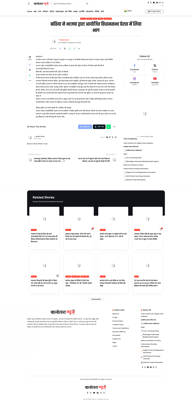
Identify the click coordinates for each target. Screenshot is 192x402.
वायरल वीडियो (75, 276)
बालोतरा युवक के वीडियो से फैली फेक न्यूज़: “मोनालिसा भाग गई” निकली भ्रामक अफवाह (78, 283)
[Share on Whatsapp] (69, 48)
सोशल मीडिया (84, 276)
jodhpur (89, 19)
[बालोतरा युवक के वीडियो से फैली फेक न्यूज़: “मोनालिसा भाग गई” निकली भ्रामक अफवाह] (79, 265)
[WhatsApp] (162, 2)
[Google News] (157, 2)
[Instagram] (160, 2)
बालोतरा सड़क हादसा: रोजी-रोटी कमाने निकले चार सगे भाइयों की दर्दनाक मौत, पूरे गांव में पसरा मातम (78, 236)
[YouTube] (153, 2)
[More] (79, 48)
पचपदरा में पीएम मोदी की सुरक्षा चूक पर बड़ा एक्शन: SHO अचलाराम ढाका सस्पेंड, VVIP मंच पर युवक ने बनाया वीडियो (147, 236)
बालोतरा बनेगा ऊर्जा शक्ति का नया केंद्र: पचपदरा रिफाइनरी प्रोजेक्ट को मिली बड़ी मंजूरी (112, 283)
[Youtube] (155, 81)
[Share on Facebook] (60, 48)
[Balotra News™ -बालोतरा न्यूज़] (96, 387)
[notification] (29, 3)
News (95, 19)
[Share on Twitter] (65, 48)
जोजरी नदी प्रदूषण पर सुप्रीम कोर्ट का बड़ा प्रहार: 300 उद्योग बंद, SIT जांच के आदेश (113, 236)
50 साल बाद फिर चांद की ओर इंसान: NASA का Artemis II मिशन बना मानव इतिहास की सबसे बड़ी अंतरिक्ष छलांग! (147, 283)
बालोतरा (100, 19)
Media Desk (64, 40)
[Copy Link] (74, 48)
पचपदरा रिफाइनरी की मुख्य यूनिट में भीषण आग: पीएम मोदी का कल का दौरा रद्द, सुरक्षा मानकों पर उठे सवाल (44, 283)
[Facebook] (148, 2)
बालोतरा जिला (107, 19)
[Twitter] (150, 2)
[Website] (107, 137)
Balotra (83, 19)
